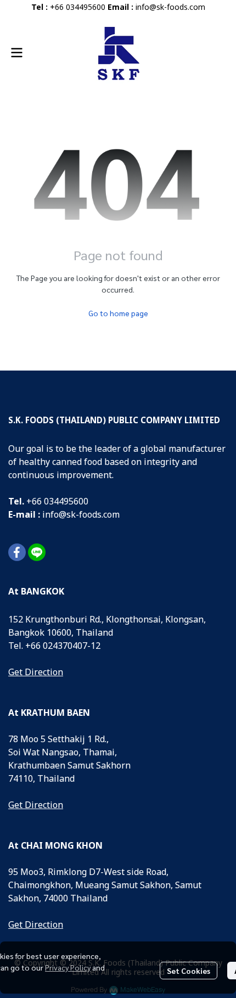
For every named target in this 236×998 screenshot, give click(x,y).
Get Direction (35, 672)
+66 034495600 (77, 7)
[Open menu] (16, 53)
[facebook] (17, 552)
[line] (37, 552)
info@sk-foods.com (170, 7)
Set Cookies (188, 970)
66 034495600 (60, 501)
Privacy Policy (68, 967)
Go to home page (118, 313)
